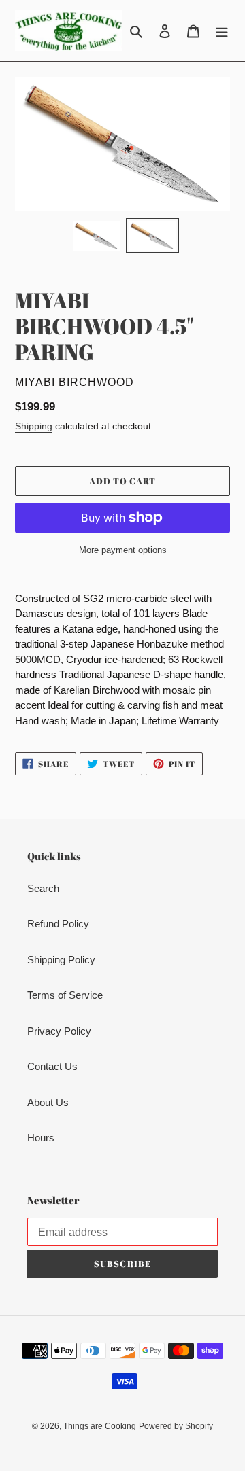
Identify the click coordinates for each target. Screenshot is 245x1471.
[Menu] (222, 31)
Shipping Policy (61, 959)
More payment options (123, 550)
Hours (40, 1138)
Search (43, 888)
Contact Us (52, 1066)
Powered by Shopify (176, 1426)
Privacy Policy (59, 1031)
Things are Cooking (99, 1426)
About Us (48, 1102)
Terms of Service (65, 995)
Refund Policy (58, 923)
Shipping (33, 426)
